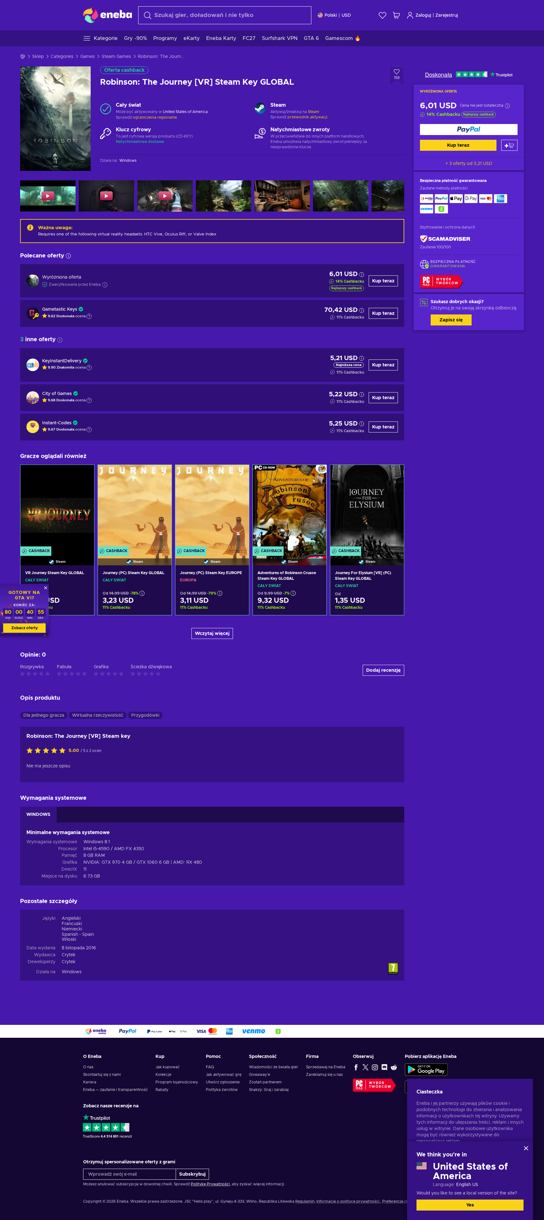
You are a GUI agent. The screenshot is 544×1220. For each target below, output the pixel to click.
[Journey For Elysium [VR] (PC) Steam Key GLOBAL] (367, 507)
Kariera (89, 1082)
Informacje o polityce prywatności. (348, 1201)
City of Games (57, 394)
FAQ (210, 1067)
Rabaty (162, 1090)
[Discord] (384, 1067)
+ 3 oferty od (468, 163)
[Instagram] (375, 1067)
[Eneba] (107, 15)
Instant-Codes (56, 423)
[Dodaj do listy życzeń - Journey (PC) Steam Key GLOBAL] (160, 475)
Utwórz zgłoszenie (223, 1082)
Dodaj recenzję (383, 670)
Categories (62, 56)
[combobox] (225, 15)
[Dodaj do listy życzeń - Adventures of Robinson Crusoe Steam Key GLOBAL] (315, 475)
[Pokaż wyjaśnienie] (89, 316)
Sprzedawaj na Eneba (325, 1067)
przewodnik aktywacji (307, 117)
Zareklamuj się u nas (324, 1074)
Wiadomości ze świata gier (273, 1067)
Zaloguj (423, 15)
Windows (72, 972)
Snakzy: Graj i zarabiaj (269, 1090)
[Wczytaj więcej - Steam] (260, 109)
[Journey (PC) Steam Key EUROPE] (212, 507)
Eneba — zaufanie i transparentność (115, 1090)
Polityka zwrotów (222, 1090)
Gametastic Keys (59, 309)
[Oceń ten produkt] (47, 751)
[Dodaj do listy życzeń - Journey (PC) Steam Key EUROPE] (238, 475)
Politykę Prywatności (210, 1184)
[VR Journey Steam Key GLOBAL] (57, 507)
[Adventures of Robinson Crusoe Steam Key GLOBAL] (289, 507)
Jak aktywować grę (223, 1074)
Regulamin (304, 1201)
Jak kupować (168, 1067)
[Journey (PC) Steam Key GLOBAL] (135, 507)
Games (87, 56)
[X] (365, 1067)
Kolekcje (163, 1074)
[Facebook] (356, 1067)
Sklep (38, 56)
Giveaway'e (259, 1074)
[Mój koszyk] (396, 15)
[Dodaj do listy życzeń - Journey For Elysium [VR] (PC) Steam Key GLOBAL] (393, 475)
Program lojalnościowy (177, 1082)
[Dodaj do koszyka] (509, 145)
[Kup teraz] (469, 129)
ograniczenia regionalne (155, 117)
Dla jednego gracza (43, 715)
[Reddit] (394, 1067)
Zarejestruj (446, 15)
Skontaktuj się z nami (102, 1074)
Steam (313, 112)
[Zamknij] (526, 1148)
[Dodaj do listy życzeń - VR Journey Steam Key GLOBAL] (83, 475)
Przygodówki (145, 715)
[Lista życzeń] (382, 15)
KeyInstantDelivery (62, 361)
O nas (88, 1067)
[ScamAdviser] (445, 238)
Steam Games (116, 56)
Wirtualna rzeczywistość (97, 715)
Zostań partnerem (265, 1082)
